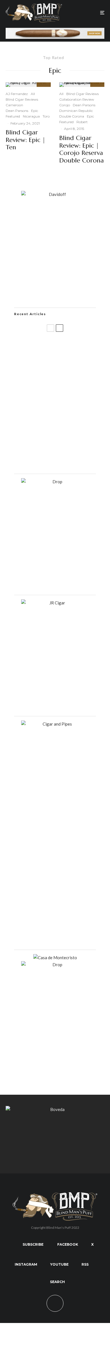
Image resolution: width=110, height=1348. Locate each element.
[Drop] (55, 481)
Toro (46, 116)
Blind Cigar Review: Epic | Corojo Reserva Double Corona (81, 149)
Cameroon (14, 105)
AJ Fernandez (17, 94)
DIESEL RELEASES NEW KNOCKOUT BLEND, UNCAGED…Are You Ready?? (66, 404)
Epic (34, 111)
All (33, 94)
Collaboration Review (76, 99)
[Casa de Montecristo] (55, 957)
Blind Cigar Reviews (22, 99)
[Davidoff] (55, 31)
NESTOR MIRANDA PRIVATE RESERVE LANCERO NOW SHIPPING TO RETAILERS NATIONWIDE (66, 347)
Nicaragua (31, 116)
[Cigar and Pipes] (55, 723)
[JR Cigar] (55, 602)
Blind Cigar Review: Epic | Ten (25, 140)
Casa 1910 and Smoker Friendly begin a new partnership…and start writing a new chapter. (66, 376)
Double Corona (71, 116)
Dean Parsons (17, 111)
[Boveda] (55, 1109)
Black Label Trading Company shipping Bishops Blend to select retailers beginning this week (66, 459)
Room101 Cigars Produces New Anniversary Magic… (63, 431)
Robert (82, 122)
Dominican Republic (76, 111)
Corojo (64, 105)
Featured (13, 116)
